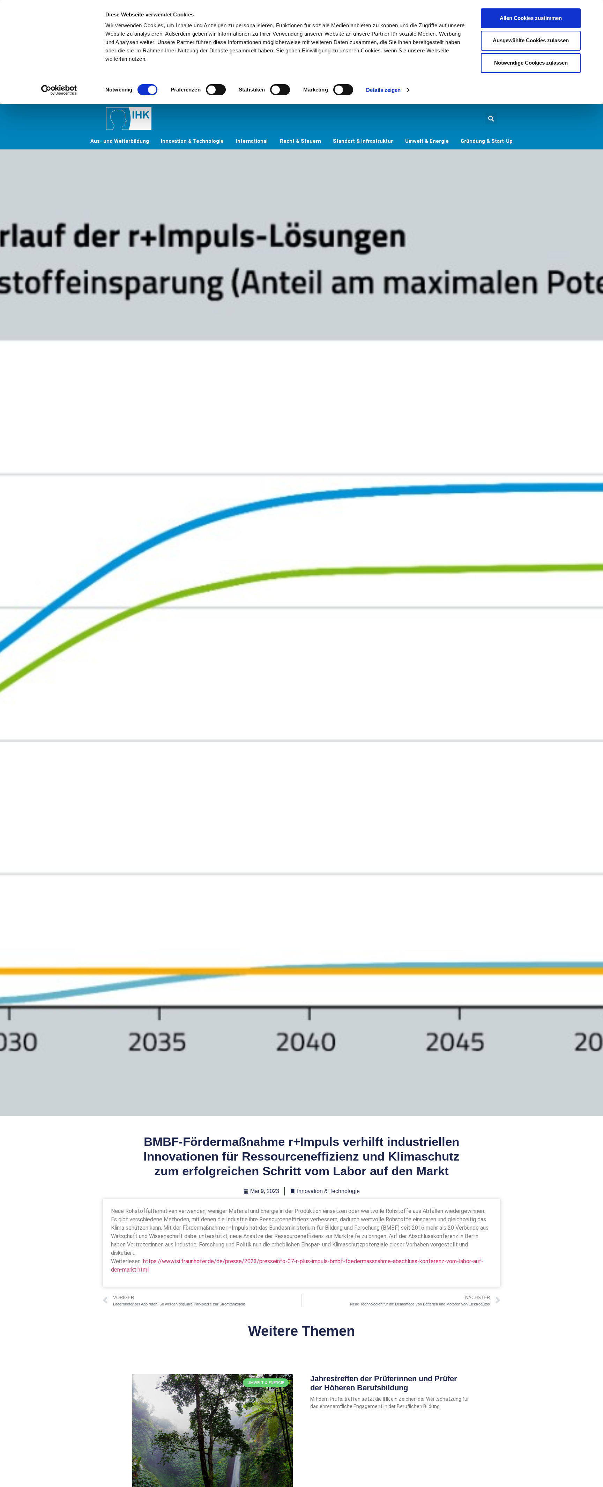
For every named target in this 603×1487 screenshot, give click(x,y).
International (252, 141)
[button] (491, 118)
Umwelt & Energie (427, 141)
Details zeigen (383, 90)
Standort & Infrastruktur (363, 141)
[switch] (216, 89)
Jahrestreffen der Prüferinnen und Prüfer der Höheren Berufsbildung (383, 1383)
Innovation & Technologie (192, 141)
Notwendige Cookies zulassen (531, 63)
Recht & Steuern (300, 141)
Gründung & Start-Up (487, 141)
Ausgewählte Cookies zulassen (531, 40)
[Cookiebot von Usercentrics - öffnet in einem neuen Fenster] (59, 90)
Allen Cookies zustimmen (531, 18)
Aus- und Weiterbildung (119, 141)
